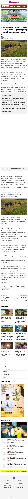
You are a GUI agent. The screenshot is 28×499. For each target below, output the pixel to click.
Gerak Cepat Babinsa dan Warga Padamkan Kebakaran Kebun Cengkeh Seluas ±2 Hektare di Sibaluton (20, 336)
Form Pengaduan (7, 490)
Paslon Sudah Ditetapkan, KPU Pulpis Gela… (15, 447)
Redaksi (21, 483)
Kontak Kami (20, 487)
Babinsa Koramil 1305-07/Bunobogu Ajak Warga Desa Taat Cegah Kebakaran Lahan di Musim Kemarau (13, 104)
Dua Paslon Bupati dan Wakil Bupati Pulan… (16, 459)
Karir (7, 483)
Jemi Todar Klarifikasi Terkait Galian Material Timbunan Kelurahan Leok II (6, 319)
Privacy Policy (7, 485)
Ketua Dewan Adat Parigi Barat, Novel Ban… (15, 441)
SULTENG (9, 439)
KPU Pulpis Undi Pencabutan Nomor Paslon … (16, 465)
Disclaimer (20, 485)
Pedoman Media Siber (20, 490)
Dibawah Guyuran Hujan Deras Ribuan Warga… (15, 453)
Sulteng (5, 366)
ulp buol (5, 371)
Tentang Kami (7, 487)
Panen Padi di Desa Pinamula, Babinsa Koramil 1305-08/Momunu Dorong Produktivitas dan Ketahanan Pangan (13, 110)
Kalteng (9, 445)
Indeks (7, 480)
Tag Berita (5, 377)
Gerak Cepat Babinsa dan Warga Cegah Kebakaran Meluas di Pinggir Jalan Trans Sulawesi (6, 352)
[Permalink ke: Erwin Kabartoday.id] (2, 37)
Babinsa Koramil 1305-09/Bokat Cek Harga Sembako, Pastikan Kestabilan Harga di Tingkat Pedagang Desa (21, 352)
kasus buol (6, 374)
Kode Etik (20, 480)
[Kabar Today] (14, 2)
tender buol (6, 369)
